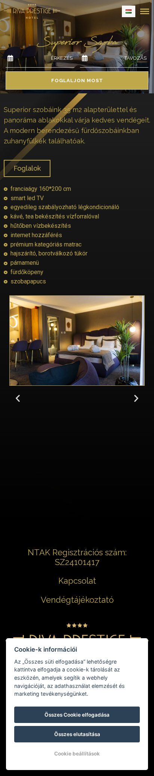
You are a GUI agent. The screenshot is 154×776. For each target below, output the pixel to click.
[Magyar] (128, 11)
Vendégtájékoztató (77, 600)
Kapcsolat (77, 581)
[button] (17, 398)
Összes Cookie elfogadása (77, 715)
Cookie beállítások (77, 754)
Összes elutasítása (77, 734)
